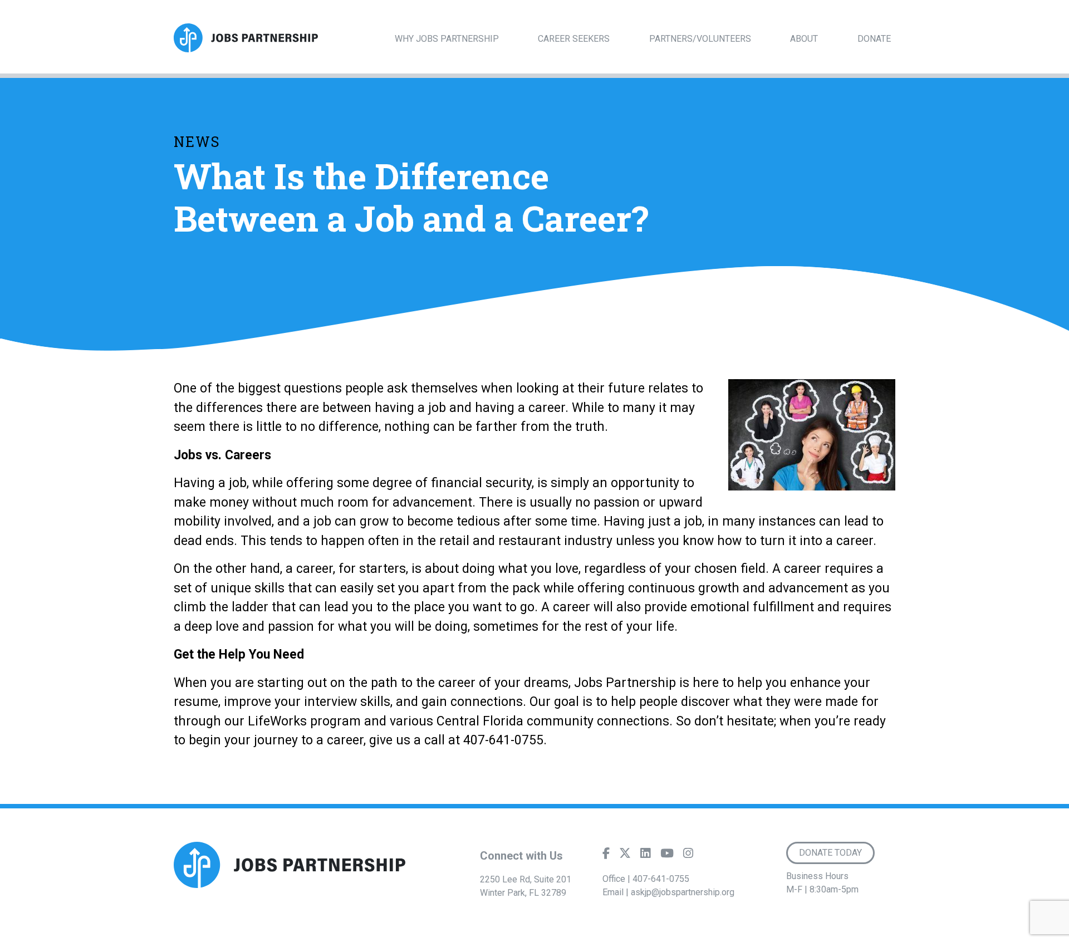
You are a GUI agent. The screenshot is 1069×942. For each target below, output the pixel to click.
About (804, 38)
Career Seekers (574, 38)
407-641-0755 (660, 879)
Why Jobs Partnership (447, 38)
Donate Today (830, 852)
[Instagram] (688, 855)
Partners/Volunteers (700, 38)
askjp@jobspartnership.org (682, 892)
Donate (874, 38)
